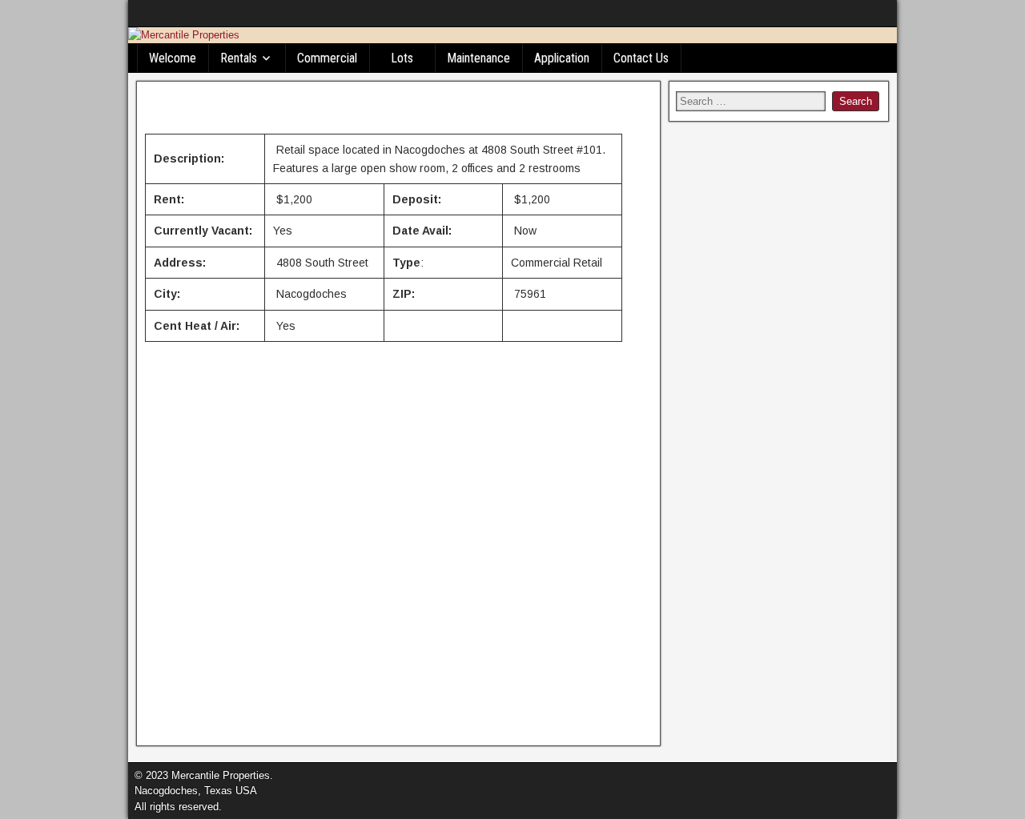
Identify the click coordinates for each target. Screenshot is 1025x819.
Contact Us (641, 58)
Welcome (172, 58)
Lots (402, 58)
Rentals (238, 58)
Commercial (327, 58)
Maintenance (478, 58)
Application (561, 58)
